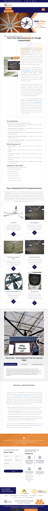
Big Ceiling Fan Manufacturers (23, 395)
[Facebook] (24, 1)
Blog (15, 497)
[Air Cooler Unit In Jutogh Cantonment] (34, 303)
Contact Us (21, 497)
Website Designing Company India (29, 507)
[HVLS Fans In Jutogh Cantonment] (13, 234)
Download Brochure (8, 11)
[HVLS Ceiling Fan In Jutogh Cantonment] (34, 232)
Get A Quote (8, 8)
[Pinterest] (30, 1)
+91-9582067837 (40, 462)
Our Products (24, 495)
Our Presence (33, 495)
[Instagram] (35, 1)
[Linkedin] (32, 1)
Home (6, 495)
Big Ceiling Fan (27, 71)
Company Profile (13, 495)
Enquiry (31, 509)
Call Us (17, 509)
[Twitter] (27, 1)
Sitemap (40, 495)
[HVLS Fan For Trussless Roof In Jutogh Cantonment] (13, 268)
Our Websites (30, 497)
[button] (3, 23)
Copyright (6, 506)
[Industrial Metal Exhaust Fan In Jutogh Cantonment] (13, 301)
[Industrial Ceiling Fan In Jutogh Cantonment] (34, 267)
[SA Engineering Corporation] (8, 4)
